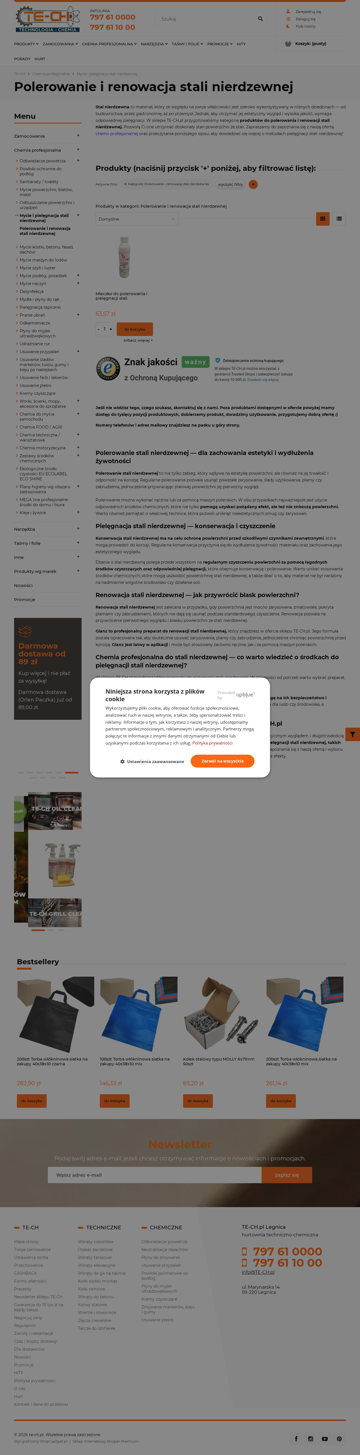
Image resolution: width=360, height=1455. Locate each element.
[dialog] (180, 728)
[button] (154, 761)
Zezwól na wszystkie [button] (223, 761)
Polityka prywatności (212, 743)
